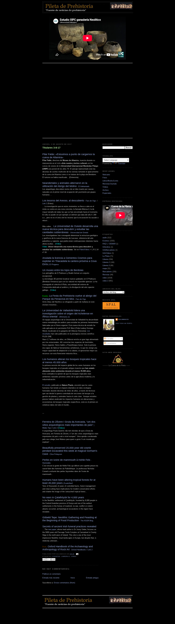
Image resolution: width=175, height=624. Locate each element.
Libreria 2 (65, 556)
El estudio (46, 385)
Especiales (107, 193)
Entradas (109, 339)
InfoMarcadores (109, 250)
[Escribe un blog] (46, 559)
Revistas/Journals (110, 184)
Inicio (73, 578)
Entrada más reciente (50, 578)
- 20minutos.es (67, 314)
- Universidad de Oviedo (70, 229)
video (73, 556)
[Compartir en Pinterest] (54, 559)
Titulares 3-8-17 (51, 147)
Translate (121, 163)
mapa (105, 268)
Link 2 (44, 203)
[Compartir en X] (48, 559)
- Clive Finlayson (69, 451)
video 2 (105, 281)
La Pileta (106, 256)
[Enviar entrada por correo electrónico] (77, 554)
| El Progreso (69, 261)
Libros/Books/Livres (110, 181)
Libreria (105, 259)
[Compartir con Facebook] (51, 559)
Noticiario (106, 175)
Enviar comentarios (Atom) (64, 583)
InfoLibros (106, 247)
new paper (52, 529)
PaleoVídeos (84, 250)
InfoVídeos (107, 253)
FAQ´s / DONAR (109, 244)
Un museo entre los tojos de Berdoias (62, 270)
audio (105, 238)
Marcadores (107, 272)
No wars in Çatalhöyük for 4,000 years (63, 497)
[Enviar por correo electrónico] (43, 559)
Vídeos (105, 187)
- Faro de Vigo (69, 201)
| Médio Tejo (68, 425)
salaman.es (123, 319)
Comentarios (111, 343)
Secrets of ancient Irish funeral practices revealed (69, 526)
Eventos (56, 556)
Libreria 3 (106, 265)
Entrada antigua (92, 578)
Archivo (106, 190)
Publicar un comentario (51, 574)
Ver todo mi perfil (124, 323)
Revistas (106, 275)
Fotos (105, 178)
